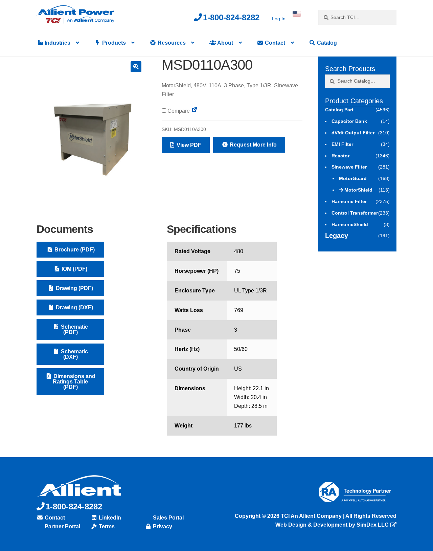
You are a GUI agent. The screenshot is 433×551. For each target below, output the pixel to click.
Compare (178, 111)
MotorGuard (353, 178)
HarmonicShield (350, 224)
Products (113, 43)
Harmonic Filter (349, 201)
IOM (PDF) (73, 269)
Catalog (326, 43)
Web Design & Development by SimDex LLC (332, 525)
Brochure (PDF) (74, 249)
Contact (274, 43)
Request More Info (252, 145)
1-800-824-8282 (231, 17)
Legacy (336, 235)
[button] (136, 66)
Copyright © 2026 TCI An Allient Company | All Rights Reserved (315, 516)
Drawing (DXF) (73, 307)
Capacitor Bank (349, 121)
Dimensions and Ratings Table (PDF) (73, 381)
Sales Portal (168, 518)
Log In (279, 18)
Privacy (162, 526)
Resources (171, 43)
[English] (296, 14)
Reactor (340, 155)
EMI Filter (342, 144)
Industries (56, 43)
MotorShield (358, 190)
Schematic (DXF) (74, 354)
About (224, 43)
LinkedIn (109, 518)
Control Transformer (355, 213)
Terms (106, 526)
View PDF (188, 145)
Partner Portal (61, 526)
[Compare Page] (194, 111)
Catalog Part (339, 109)
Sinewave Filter (349, 167)
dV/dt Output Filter (353, 132)
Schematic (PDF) (74, 329)
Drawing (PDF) (73, 288)
